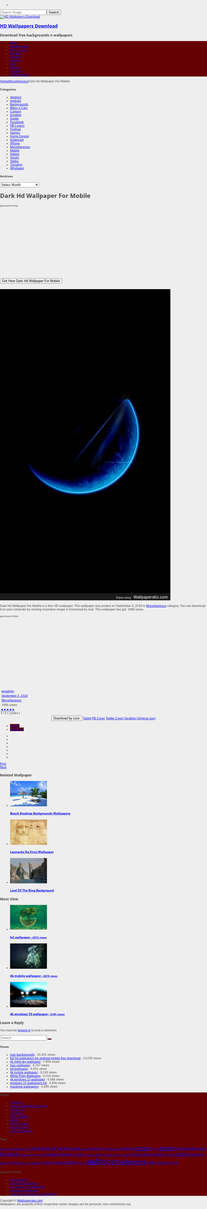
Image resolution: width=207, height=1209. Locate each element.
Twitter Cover (115, 718)
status (71, 1162)
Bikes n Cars (19, 50)
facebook (9, 1154)
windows (163, 1163)
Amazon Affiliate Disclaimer (28, 1106)
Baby (13, 43)
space (48, 1163)
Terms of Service (21, 1131)
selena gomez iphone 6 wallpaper (33, 1194)
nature (108, 1154)
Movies (15, 67)
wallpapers (132, 1162)
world (174, 1163)
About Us (16, 1102)
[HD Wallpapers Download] (20, 16)
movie (99, 1155)
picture (169, 1155)
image (41, 1154)
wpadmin (8, 691)
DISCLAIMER (19, 1117)
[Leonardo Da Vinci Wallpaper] (28, 844)
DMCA (14, 1120)
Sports (14, 157)
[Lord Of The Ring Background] (28, 882)
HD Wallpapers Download (29, 26)
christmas (109, 1149)
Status (14, 161)
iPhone (15, 143)
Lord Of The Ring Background (32, 890)
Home (4, 81)
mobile (14, 726)
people (125, 1154)
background (43, 1148)
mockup (89, 1154)
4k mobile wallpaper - (34, 976)
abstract (5, 1148)
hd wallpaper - (28, 937)
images (52, 1154)
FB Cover (98, 718)
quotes (4, 1163)
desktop (168, 1148)
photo (147, 1154)
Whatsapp (17, 168)
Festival (15, 57)
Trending (16, 71)
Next (3, 767)
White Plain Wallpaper (25, 1076)
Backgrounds (19, 46)
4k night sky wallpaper (25, 1062)
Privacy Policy (19, 1124)
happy (33, 1154)
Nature (14, 154)
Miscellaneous (18, 81)
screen (36, 1163)
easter (201, 1149)
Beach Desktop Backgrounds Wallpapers (40, 813)
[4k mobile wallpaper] (28, 968)
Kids (13, 64)
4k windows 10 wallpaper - (37, 1014)
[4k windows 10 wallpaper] (28, 1006)
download (186, 1148)
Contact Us (17, 1109)
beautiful (87, 1148)
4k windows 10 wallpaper (27, 1079)
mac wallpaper (20, 1065)
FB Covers (17, 125)
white (151, 1162)
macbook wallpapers (24, 1086)
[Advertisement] (103, 242)
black (97, 1148)
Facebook (17, 122)
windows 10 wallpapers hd (28, 1083)
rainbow (15, 1162)
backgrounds (69, 1148)
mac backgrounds (22, 1054)
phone (136, 1154)
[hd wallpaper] (28, 929)
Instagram (17, 140)
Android (15, 101)
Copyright (16, 1113)
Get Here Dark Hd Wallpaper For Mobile (31, 281)
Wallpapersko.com (30, 1200)
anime (26, 1148)
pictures (183, 1154)
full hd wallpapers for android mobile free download (45, 1058)
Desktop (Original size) (140, 718)
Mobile (14, 150)
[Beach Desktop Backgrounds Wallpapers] (28, 805)
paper (117, 1154)
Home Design (19, 136)
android (16, 1149)
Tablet (87, 718)
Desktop (15, 53)
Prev (3, 764)
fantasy (23, 1154)
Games (15, 60)
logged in (24, 1030)
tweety (81, 1162)
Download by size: (67, 718)
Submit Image (19, 75)
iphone (66, 1154)
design (154, 1148)
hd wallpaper (19, 1069)
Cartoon (15, 111)
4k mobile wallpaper (24, 1072)
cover (141, 1148)
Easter (14, 118)
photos (158, 1154)
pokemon (198, 1155)
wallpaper (17, 729)
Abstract (15, 97)
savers (26, 1162)
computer (126, 1148)
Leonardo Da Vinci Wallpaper (32, 852)
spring (59, 1162)
